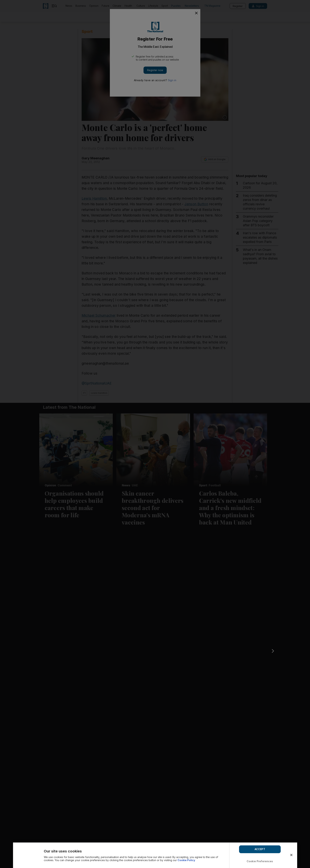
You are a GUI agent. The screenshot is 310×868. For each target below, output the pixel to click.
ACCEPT (260, 849)
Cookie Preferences (260, 861)
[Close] (291, 855)
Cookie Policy (186, 860)
